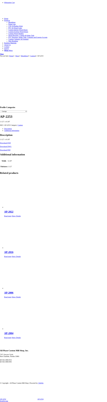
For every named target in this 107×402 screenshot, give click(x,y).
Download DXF (5, 143)
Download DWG (5, 146)
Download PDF (5, 150)
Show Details (16, 216)
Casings (20, 125)
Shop (2, 54)
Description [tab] (8, 129)
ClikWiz (40, 383)
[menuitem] (55, 19)
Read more (7, 216)
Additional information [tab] (11, 130)
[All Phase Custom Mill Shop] (15, 15)
